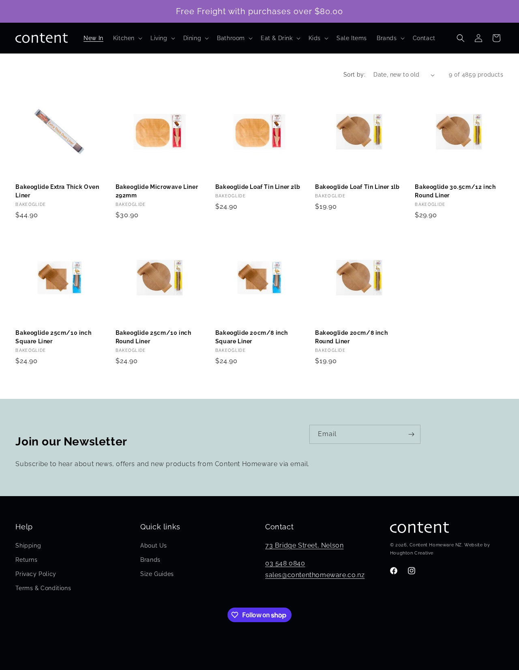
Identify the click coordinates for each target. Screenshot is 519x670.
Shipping (28, 545)
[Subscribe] (411, 434)
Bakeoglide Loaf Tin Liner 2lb (257, 187)
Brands (150, 560)
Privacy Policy (35, 574)
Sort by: (354, 74)
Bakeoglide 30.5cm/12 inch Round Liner (455, 191)
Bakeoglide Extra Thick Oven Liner (57, 191)
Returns (26, 560)
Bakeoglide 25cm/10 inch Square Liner (53, 337)
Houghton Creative (411, 553)
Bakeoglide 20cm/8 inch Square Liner (251, 337)
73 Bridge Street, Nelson (304, 545)
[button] (127, 38)
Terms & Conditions (43, 588)
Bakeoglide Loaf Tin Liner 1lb (357, 187)
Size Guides (157, 574)
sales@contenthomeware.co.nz (315, 575)
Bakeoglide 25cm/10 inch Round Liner (153, 337)
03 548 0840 (285, 563)
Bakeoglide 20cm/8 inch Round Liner (351, 337)
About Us (153, 545)
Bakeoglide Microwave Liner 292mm (157, 191)
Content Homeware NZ (436, 545)
